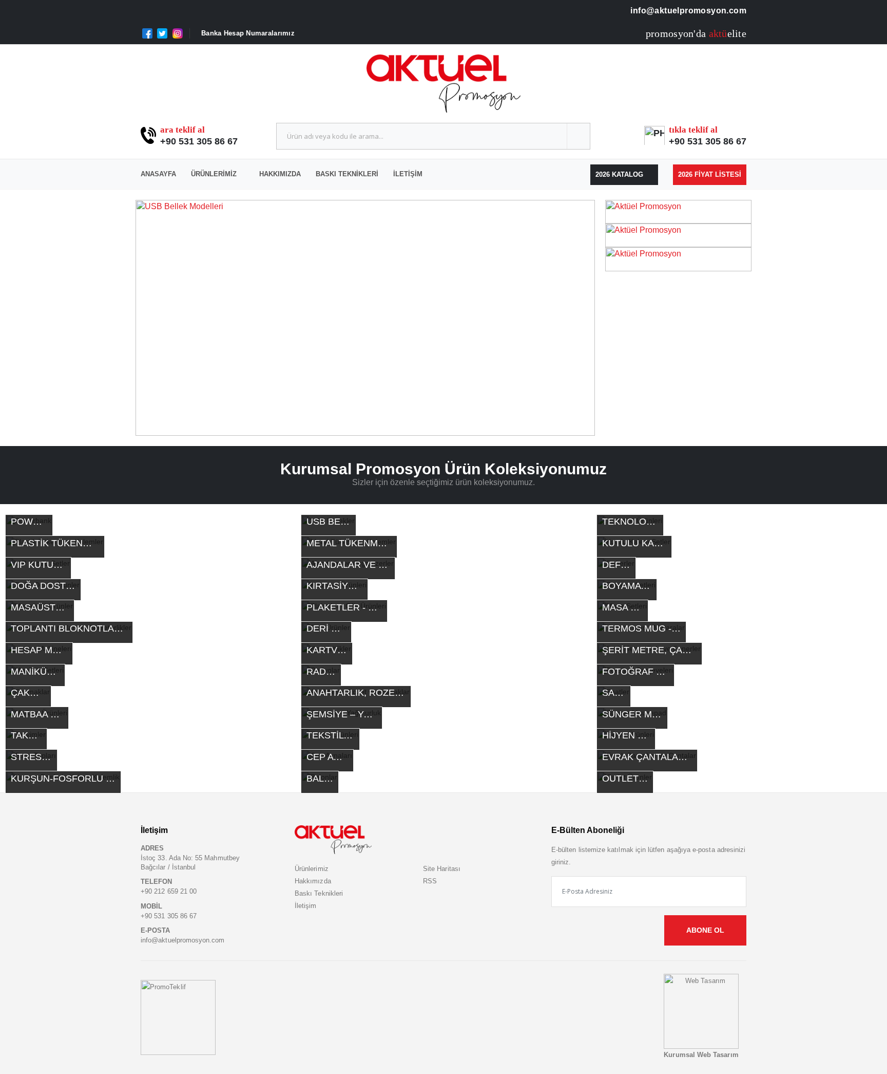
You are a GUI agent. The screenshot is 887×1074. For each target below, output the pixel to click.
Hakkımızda (280, 174)
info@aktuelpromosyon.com (687, 10)
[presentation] (151, 318)
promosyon (669, 33)
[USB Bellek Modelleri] (365, 318)
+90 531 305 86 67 (199, 141)
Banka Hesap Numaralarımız (248, 33)
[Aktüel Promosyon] (678, 211)
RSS (430, 881)
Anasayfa (158, 174)
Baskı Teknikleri (347, 174)
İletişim (407, 174)
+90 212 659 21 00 (169, 891)
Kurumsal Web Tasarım (701, 1055)
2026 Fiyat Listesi (709, 174)
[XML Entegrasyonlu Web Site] (178, 1017)
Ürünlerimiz (214, 174)
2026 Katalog (620, 174)
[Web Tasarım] (701, 1011)
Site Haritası (441, 869)
